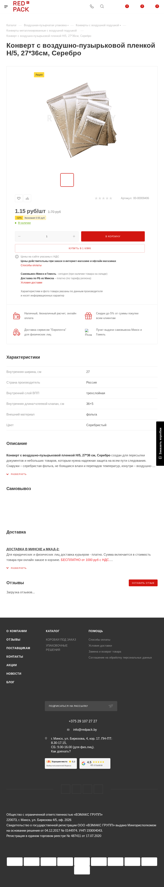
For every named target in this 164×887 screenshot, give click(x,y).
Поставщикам (18, 648)
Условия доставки (31, 282)
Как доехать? (61, 751)
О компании (16, 631)
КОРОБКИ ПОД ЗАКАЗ (61, 639)
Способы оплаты (31, 265)
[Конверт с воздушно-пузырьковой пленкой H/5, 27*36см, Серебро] (82, 120)
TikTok (98, 789)
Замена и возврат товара (105, 651)
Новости (13, 673)
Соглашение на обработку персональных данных (120, 657)
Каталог (53, 631)
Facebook (65, 789)
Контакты (14, 656)
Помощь (96, 631)
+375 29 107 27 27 (83, 721)
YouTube (87, 789)
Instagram (76, 789)
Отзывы (13, 639)
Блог (10, 682)
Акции (11, 665)
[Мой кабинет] (112, 7)
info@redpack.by (85, 729)
